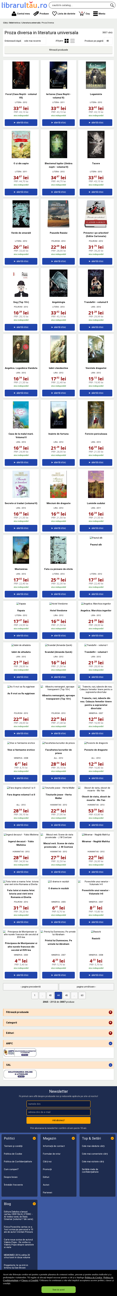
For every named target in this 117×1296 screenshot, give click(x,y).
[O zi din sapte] (21, 157)
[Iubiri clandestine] (58, 362)
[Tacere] (96, 157)
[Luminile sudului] (96, 497)
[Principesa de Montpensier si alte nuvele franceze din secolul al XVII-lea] (21, 937)
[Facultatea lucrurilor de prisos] (58, 743)
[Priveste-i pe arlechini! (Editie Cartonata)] (96, 226)
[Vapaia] (21, 603)
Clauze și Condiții (29, 1280)
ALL (55, 758)
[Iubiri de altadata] (21, 645)
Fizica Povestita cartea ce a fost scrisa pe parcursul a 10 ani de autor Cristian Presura (18, 1229)
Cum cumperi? (11, 1169)
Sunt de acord (58, 1289)
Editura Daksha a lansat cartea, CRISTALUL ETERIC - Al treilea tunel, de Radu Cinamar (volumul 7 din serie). (19, 1215)
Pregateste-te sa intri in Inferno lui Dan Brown (16, 1266)
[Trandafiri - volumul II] (96, 296)
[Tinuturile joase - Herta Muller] (58, 787)
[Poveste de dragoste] (96, 743)
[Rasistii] (96, 931)
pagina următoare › (86, 986)
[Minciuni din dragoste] (58, 497)
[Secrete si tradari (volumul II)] (21, 497)
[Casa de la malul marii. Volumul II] (21, 427)
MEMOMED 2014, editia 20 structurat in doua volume (17, 1256)
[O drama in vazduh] (58, 881)
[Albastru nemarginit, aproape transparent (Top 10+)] (58, 689)
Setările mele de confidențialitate (90, 1170)
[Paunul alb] (96, 537)
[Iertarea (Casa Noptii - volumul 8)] (58, 88)
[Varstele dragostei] (96, 362)
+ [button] (110, 1012)
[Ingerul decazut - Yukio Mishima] (21, 834)
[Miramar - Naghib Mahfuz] (96, 834)
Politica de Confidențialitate (18, 1161)
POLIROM (55, 241)
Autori (46, 1184)
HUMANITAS (55, 805)
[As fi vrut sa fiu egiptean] (21, 686)
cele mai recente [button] (32, 40)
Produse (44, 13)
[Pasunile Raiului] (58, 226)
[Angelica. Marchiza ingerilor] (96, 603)
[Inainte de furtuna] (58, 427)
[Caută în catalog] (112, 5)
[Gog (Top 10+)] (21, 296)
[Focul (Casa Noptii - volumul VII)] (21, 88)
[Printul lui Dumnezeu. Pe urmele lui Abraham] (58, 934)
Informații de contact (54, 1146)
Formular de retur (51, 1153)
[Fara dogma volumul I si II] (21, 787)
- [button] (110, 1043)
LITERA (18, 102)
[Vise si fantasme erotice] (21, 743)
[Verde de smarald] (21, 226)
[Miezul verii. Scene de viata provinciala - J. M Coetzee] (58, 837)
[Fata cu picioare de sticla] (58, 563)
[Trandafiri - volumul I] (96, 645)
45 (66, 995)
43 (50, 995)
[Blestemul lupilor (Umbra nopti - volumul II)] (58, 157)
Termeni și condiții (13, 1146)
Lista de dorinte (66, 13)
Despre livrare (11, 1177)
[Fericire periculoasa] (96, 427)
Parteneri (47, 1192)
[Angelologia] (58, 296)
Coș (85, 13)
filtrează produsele (58, 49)
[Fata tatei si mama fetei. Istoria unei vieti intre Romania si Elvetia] (21, 884)
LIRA (93, 307)
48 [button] (107, 40)
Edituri (46, 1177)
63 (82, 995)
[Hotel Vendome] (58, 603)
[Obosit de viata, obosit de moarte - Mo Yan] (96, 790)
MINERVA (93, 713)
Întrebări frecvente (13, 1184)
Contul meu (23, 13)
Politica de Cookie (93, 1277)
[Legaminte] (96, 88)
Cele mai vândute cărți (93, 1146)
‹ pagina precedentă (31, 986)
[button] (99, 13)
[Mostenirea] (21, 563)
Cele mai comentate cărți (95, 1153)
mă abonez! (58, 1120)
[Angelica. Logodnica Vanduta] (21, 362)
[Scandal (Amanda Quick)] (58, 645)
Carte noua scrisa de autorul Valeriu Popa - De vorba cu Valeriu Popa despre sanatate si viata (19, 1243)
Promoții (47, 1169)
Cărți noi (47, 1161)
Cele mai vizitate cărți (93, 1161)
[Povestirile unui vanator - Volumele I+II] (96, 884)
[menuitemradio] (72, 40)
